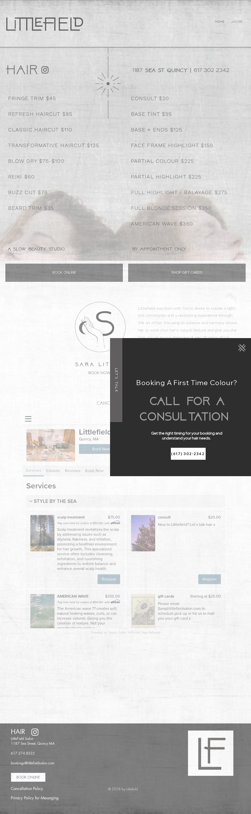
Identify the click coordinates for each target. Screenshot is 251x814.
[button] (242, 348)
